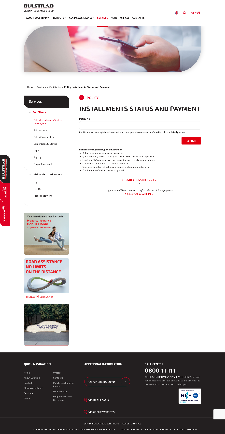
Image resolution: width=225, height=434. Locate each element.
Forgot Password (43, 164)
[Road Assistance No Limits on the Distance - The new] (46, 279)
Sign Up (38, 157)
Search (191, 140)
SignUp (37, 189)
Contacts (138, 17)
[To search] (184, 13)
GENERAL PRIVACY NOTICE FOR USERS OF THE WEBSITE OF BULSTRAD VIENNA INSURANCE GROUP (74, 429)
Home (30, 87)
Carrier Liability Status (45, 143)
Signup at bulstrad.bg (140, 193)
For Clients (55, 87)
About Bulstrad (32, 377)
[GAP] (46, 325)
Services (102, 17)
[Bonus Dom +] (46, 234)
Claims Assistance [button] (80, 17)
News (114, 17)
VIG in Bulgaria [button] (98, 400)
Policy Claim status (44, 137)
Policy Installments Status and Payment (48, 122)
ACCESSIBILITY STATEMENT (185, 429)
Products (28, 382)
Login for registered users (140, 179)
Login (193, 12)
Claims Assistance (33, 388)
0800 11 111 (160, 370)
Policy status (41, 130)
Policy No (84, 118)
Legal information (130, 429)
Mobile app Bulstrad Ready (63, 384)
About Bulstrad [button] (36, 17)
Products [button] (58, 17)
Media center (60, 391)
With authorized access (47, 174)
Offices (124, 17)
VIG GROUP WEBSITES (101, 412)
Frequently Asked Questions (62, 398)
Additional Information (156, 429)
